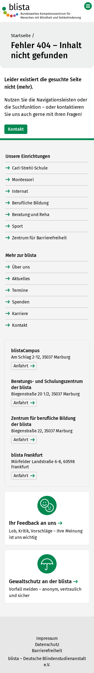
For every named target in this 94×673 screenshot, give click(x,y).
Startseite (21, 35)
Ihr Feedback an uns (32, 523)
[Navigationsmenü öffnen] (88, 6)
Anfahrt (21, 365)
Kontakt (16, 129)
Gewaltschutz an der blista (40, 581)
